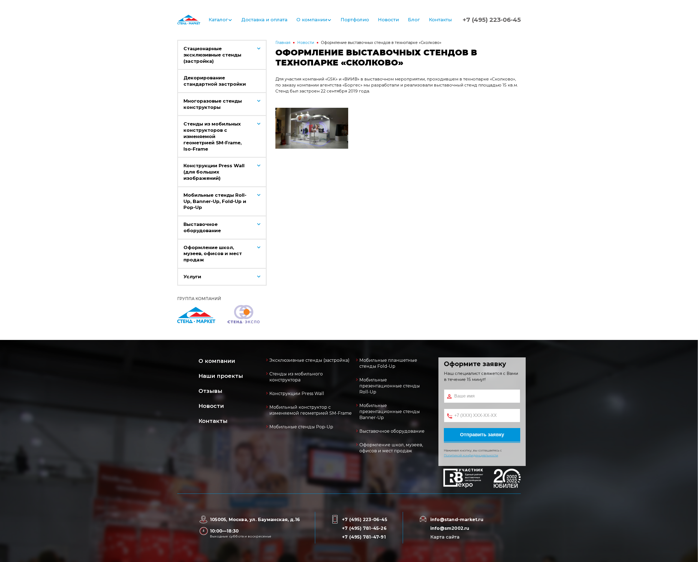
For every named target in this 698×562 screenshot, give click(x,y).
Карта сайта (444, 537)
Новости (388, 19)
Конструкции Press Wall (296, 393)
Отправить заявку (482, 434)
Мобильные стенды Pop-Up (301, 426)
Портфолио (355, 19)
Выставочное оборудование (392, 431)
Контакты (440, 19)
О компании (311, 19)
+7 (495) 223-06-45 (492, 20)
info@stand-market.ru (456, 519)
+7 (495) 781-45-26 (364, 528)
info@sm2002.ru (450, 528)
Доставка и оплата (264, 19)
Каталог (218, 19)
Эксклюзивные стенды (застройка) (309, 360)
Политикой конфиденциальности (471, 455)
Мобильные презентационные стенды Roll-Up (389, 385)
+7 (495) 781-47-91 (364, 537)
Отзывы (210, 391)
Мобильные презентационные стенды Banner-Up (389, 411)
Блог (414, 19)
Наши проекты (220, 376)
